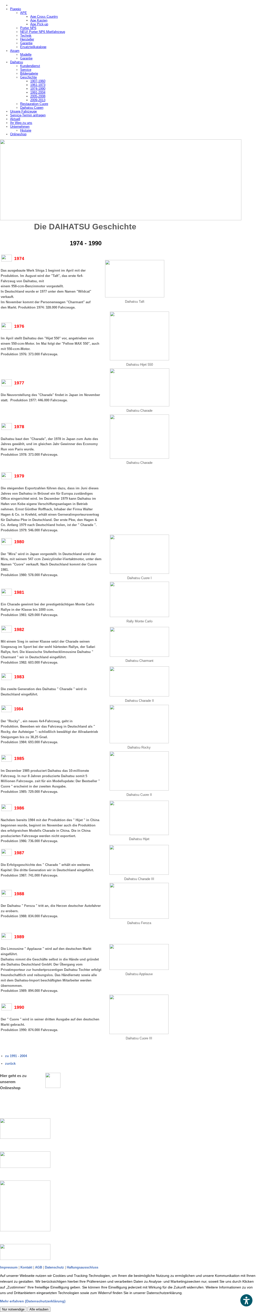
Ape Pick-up (39, 24)
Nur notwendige (13, 1309)
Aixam (14, 51)
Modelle (25, 54)
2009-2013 (37, 100)
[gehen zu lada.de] (30, 1252)
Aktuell (15, 119)
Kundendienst (30, 66)
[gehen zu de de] (30, 1128)
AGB (38, 1267)
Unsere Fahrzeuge (23, 111)
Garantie (26, 43)
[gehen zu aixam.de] (30, 1205)
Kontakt (26, 1267)
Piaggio (15, 9)
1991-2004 (37, 92)
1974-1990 (37, 89)
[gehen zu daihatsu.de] (30, 1159)
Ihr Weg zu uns (21, 123)
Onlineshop (18, 134)
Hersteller (27, 39)
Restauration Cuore (34, 104)
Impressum (9, 1267)
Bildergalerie (29, 73)
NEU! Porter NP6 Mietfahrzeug (42, 32)
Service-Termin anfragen (28, 115)
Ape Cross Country (44, 16)
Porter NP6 (28, 28)
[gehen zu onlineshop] (52, 1080)
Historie (25, 130)
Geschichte (28, 77)
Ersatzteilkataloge (33, 47)
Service (25, 70)
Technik (25, 35)
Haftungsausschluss (82, 1267)
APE (23, 13)
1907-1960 (37, 81)
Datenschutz (54, 1267)
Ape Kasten (38, 20)
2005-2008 (37, 96)
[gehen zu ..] (129, 179)
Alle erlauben (38, 1309)
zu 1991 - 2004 (16, 1056)
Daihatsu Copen (31, 108)
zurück (10, 1063)
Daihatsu (16, 62)
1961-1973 (37, 85)
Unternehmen (19, 126)
